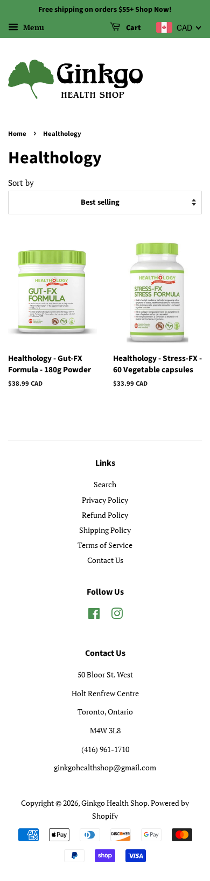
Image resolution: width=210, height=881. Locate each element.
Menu (32, 27)
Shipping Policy (105, 530)
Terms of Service (105, 545)
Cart (132, 28)
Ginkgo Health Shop (114, 803)
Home (17, 134)
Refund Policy (105, 515)
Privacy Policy (105, 500)
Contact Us (105, 560)
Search (105, 484)
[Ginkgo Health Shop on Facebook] (94, 615)
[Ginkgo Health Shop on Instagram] (117, 615)
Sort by (21, 182)
